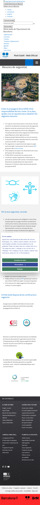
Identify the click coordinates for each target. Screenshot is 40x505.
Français (10, 16)
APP (35, 146)
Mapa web (35, 491)
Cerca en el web (8, 23)
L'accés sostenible (26, 425)
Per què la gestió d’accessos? (29, 410)
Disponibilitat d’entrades (28, 440)
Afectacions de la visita (28, 460)
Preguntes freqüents (7, 448)
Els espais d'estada (27, 422)
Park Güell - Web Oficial (26, 55)
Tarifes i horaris (26, 438)
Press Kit (35, 488)
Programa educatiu (27, 450)
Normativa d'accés (7, 450)
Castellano (10, 12)
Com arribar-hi (26, 452)
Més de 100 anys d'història (9, 413)
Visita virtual (5, 452)
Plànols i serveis (26, 455)
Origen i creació (6, 408)
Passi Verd (24, 445)
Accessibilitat (25, 457)
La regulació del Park (8, 438)
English (9, 14)
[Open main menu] (37, 62)
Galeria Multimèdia (7, 420)
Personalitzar (19, 264)
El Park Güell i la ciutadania (29, 415)
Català (13, 4)
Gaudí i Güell (5, 410)
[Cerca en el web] (34, 23)
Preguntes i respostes (19, 488)
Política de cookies (7, 488)
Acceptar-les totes (20, 260)
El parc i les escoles (27, 427)
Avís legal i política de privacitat (14, 491)
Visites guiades (26, 443)
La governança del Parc (28, 413)
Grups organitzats (26, 448)
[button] (20, 398)
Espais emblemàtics (7, 422)
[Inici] (5, 55)
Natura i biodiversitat (27, 420)
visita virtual (19, 148)
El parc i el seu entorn (27, 418)
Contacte (29, 488)
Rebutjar (20, 269)
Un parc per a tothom (27, 408)
